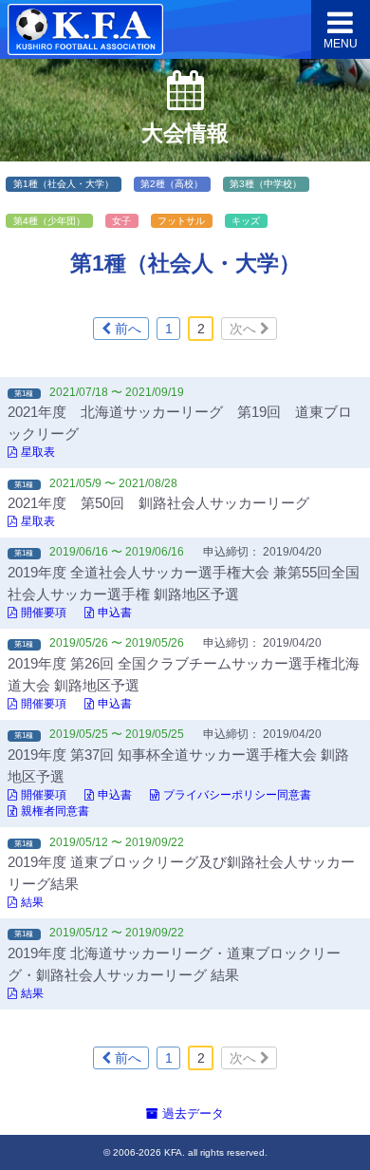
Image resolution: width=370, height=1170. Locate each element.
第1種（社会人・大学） (63, 184)
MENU (341, 43)
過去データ (191, 1113)
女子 (121, 221)
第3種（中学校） (266, 184)
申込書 (115, 612)
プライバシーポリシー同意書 (237, 795)
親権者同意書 (55, 811)
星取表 (38, 452)
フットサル (181, 221)
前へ (126, 328)
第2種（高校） (171, 184)
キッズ (245, 221)
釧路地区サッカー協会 (85, 30)
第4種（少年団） (49, 221)
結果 (32, 902)
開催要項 (43, 612)
